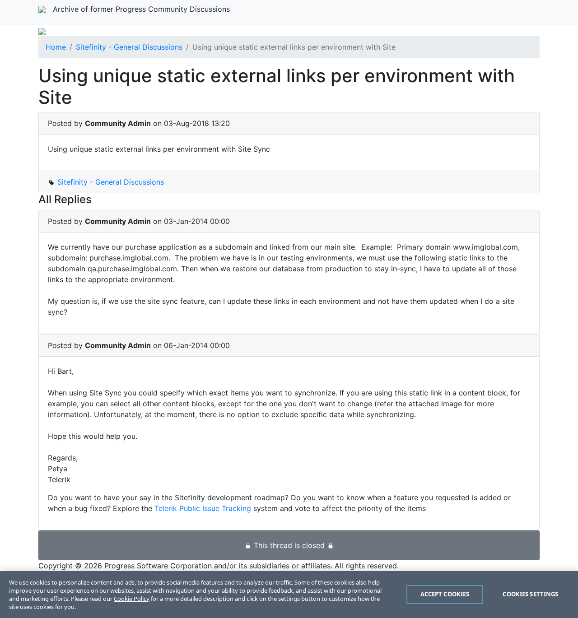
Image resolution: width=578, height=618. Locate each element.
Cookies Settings (530, 594)
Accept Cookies (445, 594)
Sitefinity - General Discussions (129, 46)
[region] (289, 594)
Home (56, 46)
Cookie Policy (131, 599)
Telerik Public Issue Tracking (202, 508)
